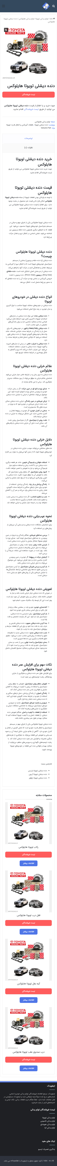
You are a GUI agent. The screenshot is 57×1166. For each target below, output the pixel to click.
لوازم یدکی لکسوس (47, 1121)
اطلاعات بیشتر (28, 863)
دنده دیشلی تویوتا (41, 124)
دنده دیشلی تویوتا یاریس (37, 770)
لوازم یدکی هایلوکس (26, 18)
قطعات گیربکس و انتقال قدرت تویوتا (19, 124)
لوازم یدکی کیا (50, 1127)
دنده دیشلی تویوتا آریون (38, 774)
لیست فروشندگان (31, 109)
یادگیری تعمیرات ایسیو (46, 1149)
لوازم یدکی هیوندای (47, 1124)
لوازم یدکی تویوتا (42, 18)
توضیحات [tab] (28, 138)
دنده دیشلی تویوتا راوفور (38, 777)
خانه (51, 18)
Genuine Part (46, 127)
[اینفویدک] (46, 6)
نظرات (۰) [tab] (28, 147)
